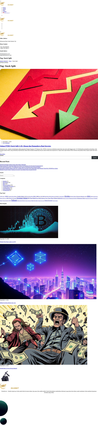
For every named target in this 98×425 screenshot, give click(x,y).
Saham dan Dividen (21, 200)
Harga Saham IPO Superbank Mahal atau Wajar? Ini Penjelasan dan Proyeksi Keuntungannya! (21, 165)
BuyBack (57, 196)
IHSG (89, 196)
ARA (28, 196)
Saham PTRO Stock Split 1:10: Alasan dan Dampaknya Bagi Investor (25, 146)
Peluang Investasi (66, 198)
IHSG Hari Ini (9, 198)
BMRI (44, 196)
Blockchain (5, 182)
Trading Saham (55, 200)
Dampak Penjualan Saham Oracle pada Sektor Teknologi (13, 164)
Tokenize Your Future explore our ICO (8, 241)
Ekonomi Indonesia (80, 196)
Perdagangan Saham (81, 198)
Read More (2, 154)
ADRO (6, 196)
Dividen (67, 196)
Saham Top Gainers (34, 200)
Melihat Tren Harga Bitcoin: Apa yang (8, 302)
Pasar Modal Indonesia (40, 198)
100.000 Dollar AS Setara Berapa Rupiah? (8, 368)
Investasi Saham (22, 198)
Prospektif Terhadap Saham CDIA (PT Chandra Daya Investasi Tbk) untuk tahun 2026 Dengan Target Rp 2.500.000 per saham (29, 168)
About (4, 9)
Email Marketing (6, 189)
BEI (41, 196)
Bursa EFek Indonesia (51, 196)
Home (4, 7)
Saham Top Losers (41, 200)
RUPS (10, 200)
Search (1, 155)
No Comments (6, 143)
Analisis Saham (20, 196)
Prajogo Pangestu (6, 200)
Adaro (4, 196)
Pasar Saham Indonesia (57, 198)
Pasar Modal (33, 198)
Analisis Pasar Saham (13, 196)
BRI (45, 196)
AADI (1, 196)
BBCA (34, 196)
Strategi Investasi (48, 200)
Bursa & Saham (6, 185)
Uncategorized (6, 190)
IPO (29, 198)
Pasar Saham (48, 198)
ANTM (25, 196)
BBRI (38, 196)
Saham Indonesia (28, 200)
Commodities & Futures (8, 186)
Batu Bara (31, 196)
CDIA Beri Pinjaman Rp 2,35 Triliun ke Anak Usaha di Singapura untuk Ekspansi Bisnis (20, 167)
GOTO (86, 196)
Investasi (15, 198)
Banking (5, 181)
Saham (14, 200)
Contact (4, 11)
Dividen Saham (73, 196)
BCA (40, 196)
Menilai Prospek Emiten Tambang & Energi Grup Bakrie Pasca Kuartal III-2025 (18, 169)
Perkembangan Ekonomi (89, 198)
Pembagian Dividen (73, 198)
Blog (4, 10)
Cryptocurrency (6, 187)
